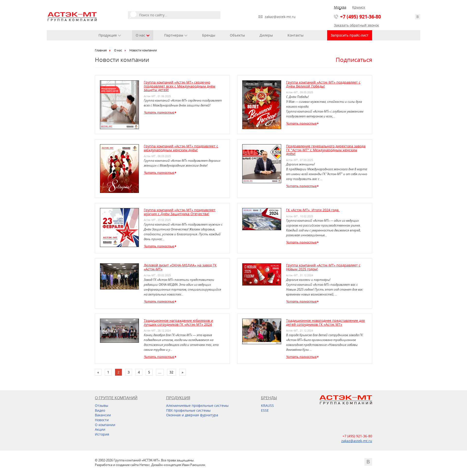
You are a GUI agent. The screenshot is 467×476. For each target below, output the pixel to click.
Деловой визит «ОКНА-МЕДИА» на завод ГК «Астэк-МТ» (180, 267)
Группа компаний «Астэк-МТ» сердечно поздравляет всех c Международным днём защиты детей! (179, 86)
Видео (100, 410)
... (159, 372)
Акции (100, 429)
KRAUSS (267, 405)
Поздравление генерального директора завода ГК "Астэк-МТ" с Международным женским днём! (326, 150)
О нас (118, 50)
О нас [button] (141, 35)
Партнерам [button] (174, 35)
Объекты (237, 35)
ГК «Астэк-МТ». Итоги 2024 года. (313, 210)
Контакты (295, 35)
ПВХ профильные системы (188, 410)
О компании (105, 424)
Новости (102, 420)
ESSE (265, 410)
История (102, 434)
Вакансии (103, 415)
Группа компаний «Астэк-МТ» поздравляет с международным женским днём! (181, 148)
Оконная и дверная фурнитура (192, 415)
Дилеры (266, 35)
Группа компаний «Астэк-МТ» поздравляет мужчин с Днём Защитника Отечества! (180, 212)
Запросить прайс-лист (349, 35)
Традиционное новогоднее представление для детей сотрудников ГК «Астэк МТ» (325, 322)
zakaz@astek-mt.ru (280, 16)
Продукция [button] (108, 35)
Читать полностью (159, 112)
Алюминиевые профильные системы (197, 405)
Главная (101, 50)
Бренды (208, 35)
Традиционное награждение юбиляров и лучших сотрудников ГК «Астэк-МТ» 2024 (178, 322)
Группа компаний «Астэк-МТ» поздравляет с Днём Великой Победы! (323, 84)
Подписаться (354, 60)
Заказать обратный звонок (356, 25)
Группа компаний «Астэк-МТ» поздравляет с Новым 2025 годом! (323, 267)
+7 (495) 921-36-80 (360, 16)
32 (171, 372)
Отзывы (101, 405)
